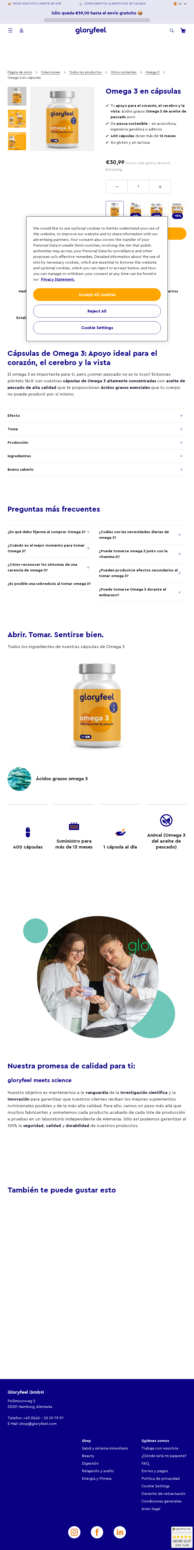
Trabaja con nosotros (159, 1448)
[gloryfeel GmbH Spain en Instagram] (74, 1532)
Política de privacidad (160, 1478)
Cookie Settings (155, 1486)
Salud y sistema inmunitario (105, 1448)
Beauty (88, 1456)
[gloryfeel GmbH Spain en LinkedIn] (119, 1532)
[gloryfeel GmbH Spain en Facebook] (97, 1532)
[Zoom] (62, 119)
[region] (97, 278)
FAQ (145, 1463)
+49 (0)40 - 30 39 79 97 (43, 1418)
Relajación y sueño (98, 1471)
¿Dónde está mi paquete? (163, 1456)
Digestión (90, 1463)
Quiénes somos (155, 1441)
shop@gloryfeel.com (38, 1424)
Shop (86, 1441)
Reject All (97, 311)
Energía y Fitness (97, 1478)
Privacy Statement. (58, 279)
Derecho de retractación (163, 1494)
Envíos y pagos (154, 1471)
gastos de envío (158, 163)
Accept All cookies (97, 294)
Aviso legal (150, 1509)
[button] (18, 1259)
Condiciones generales (161, 1501)
